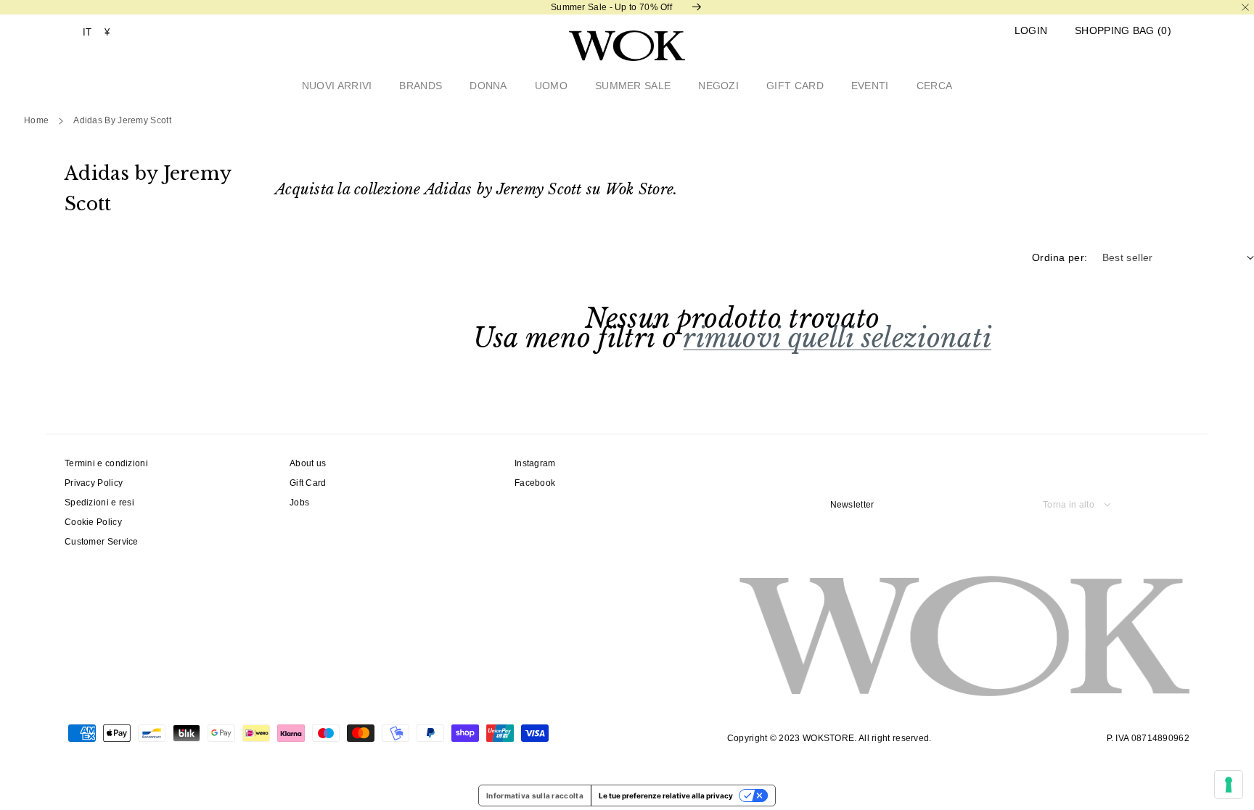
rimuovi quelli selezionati (837, 338)
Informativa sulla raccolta (534, 795)
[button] (1123, 30)
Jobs (299, 502)
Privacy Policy (94, 483)
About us (308, 463)
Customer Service (102, 542)
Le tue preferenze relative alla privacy (666, 795)
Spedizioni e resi (99, 502)
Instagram (535, 463)
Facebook (535, 483)
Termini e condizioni (106, 463)
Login (1031, 30)
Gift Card (308, 483)
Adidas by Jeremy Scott (122, 120)
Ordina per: (1059, 257)
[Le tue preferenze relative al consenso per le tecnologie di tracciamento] (1228, 784)
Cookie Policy (93, 522)
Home (36, 120)
